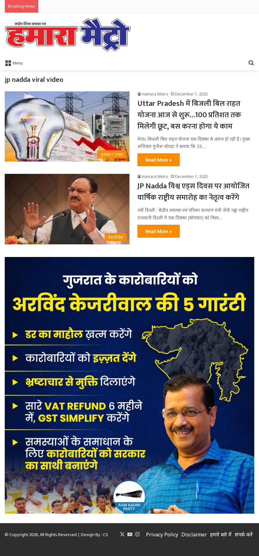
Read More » (158, 160)
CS (105, 534)
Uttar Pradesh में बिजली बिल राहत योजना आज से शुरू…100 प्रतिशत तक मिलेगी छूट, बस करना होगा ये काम (189, 115)
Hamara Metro (155, 94)
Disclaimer (194, 534)
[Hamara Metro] (68, 34)
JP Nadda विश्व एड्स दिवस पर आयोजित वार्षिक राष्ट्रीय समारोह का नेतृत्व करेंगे (193, 192)
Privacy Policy (162, 534)
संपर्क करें (244, 534)
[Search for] (251, 62)
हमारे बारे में (221, 534)
